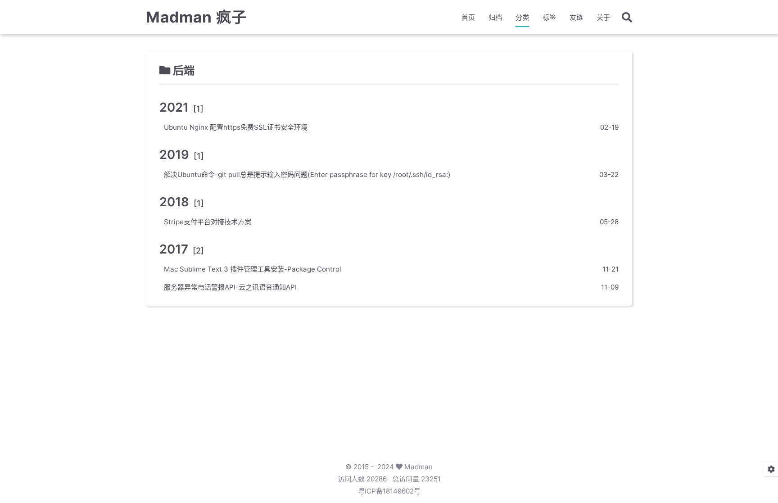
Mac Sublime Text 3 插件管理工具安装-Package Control (252, 269)
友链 (576, 17)
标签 (549, 17)
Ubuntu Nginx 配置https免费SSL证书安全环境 (236, 127)
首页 (468, 17)
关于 (603, 17)
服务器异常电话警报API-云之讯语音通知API (230, 287)
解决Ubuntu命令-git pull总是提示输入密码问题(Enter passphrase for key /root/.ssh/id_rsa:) (307, 174)
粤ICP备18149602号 (389, 491)
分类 (522, 17)
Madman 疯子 (196, 17)
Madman (418, 466)
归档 (495, 17)
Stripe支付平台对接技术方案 (207, 222)
